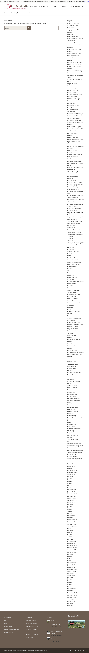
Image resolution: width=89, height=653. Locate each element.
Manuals (69, 152)
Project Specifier (72, 210)
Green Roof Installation (74, 120)
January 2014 (71, 591)
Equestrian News (72, 394)
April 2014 (70, 584)
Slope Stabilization (72, 439)
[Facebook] (73, 650)
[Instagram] (83, 650)
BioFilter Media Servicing (74, 62)
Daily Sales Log (71, 88)
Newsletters (71, 170)
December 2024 (72, 470)
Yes (85, 1)
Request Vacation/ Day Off (75, 217)
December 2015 (72, 545)
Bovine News (71, 375)
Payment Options (72, 176)
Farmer (69, 316)
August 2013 (71, 601)
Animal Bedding (71, 335)
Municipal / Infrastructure (74, 161)
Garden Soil (70, 301)
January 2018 (71, 492)
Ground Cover (71, 320)
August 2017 (71, 502)
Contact (69, 344)
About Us (70, 333)
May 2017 (70, 509)
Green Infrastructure (73, 400)
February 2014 (71, 588)
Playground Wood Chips (74, 264)
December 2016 (72, 520)
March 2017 (70, 513)
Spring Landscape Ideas (74, 443)
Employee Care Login (73, 99)
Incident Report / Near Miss (75, 129)
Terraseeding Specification (75, 234)
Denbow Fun (71, 390)
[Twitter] (70, 650)
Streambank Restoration (74, 331)
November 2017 (72, 496)
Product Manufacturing (74, 208)
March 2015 (70, 560)
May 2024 (70, 481)
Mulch (69, 288)
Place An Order (71, 180)
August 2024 (71, 474)
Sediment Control (72, 435)
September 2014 (72, 573)
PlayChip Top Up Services (75, 185)
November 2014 (72, 569)
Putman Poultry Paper (74, 322)
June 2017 (70, 507)
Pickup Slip (70, 178)
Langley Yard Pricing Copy (75, 139)
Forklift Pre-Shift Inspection (75, 116)
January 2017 (71, 517)
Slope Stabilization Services (75, 221)
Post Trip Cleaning (72, 187)
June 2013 (70, 606)
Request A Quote (72, 326)
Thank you (70, 236)
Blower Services (72, 277)
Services (69, 348)
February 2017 (71, 515)
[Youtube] (78, 650)
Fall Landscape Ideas (73, 398)
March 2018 (70, 487)
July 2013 (70, 603)
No (88, 1)
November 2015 (72, 548)
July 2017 (70, 505)
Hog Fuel (70, 307)
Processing (70, 431)
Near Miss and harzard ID (75, 167)
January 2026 (71, 466)
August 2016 (71, 528)
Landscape (70, 135)
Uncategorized (71, 454)
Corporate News (72, 84)
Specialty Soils (71, 292)
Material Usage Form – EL (75, 154)
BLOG (69, 309)
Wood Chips (70, 305)
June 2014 (70, 580)
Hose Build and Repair (74, 127)
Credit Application (72, 86)
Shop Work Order (72, 219)
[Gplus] (80, 650)
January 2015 (71, 565)
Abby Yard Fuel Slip (73, 23)
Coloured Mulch (71, 279)
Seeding (69, 437)
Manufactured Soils (73, 260)
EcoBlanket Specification (74, 94)
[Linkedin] (75, 650)
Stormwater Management (75, 446)
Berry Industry (71, 368)
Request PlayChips (72, 329)
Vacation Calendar (72, 245)
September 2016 (72, 526)
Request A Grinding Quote (75, 324)
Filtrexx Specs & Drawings (75, 114)
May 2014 (70, 582)
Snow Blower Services (73, 223)
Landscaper (70, 337)
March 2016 (70, 539)
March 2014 (70, 586)
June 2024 (70, 479)
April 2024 (70, 483)
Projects (69, 268)
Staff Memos (71, 228)
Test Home (70, 273)
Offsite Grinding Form (73, 172)
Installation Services (73, 258)
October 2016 (71, 524)
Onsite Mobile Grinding (74, 262)
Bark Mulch (70, 275)
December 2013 (72, 593)
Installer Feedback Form (74, 131)
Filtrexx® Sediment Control (75, 281)
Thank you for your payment (75, 243)
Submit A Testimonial (73, 230)
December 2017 (72, 494)
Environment (71, 392)
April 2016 (70, 537)
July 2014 (70, 578)
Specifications (71, 225)
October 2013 (71, 597)
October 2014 (71, 571)
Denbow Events (72, 388)
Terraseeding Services (74, 232)
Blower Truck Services (74, 64)
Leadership (70, 413)
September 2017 (72, 500)
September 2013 (72, 599)
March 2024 (70, 485)
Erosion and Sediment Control (12, 629)
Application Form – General (75, 43)
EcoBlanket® (71, 249)
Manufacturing (71, 415)
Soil (68, 271)
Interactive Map (72, 350)
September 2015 (72, 552)
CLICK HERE (29, 637)
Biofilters (70, 370)
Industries (70, 286)
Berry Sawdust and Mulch (74, 294)
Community (70, 379)
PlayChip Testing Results (74, 182)
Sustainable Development (75, 452)
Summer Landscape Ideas (75, 450)
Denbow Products (72, 298)
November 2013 (72, 595)
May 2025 (70, 468)
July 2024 (70, 477)
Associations (71, 58)
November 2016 (72, 522)
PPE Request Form (73, 189)
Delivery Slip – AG (72, 90)
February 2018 (71, 489)
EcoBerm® (70, 247)
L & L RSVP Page (72, 133)
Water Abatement (72, 456)
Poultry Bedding (72, 266)
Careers (69, 68)
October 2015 (71, 550)
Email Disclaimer (72, 96)
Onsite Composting (73, 290)
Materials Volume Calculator (75, 352)
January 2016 (71, 543)
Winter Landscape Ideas (74, 458)
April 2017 (70, 511)
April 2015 (70, 558)
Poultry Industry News (74, 428)
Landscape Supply (72, 411)
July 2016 (70, 530)
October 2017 (71, 498)
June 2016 (70, 532)
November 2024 (72, 472)
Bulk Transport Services (74, 66)
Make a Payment (72, 150)
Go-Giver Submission (73, 118)
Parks (69, 422)
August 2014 (71, 575)
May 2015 (70, 556)
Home (72, 13)
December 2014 (72, 567)
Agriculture (70, 34)
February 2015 (71, 563)
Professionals (71, 346)
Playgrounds (71, 426)
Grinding (69, 403)
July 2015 (70, 554)
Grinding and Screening (74, 318)
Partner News (71, 424)
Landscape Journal (72, 137)
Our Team (70, 174)
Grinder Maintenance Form (75, 122)
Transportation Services (74, 303)
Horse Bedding (71, 283)
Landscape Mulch (72, 409)
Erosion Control (71, 396)
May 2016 (70, 535)
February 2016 (71, 541)
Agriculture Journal (72, 36)
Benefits (69, 60)
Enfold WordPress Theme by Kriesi (39, 650)
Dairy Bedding (71, 296)
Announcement (71, 366)
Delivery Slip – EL (72, 92)
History (69, 124)
